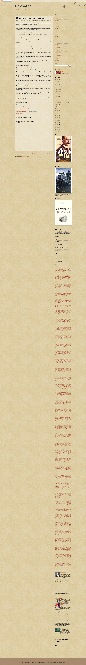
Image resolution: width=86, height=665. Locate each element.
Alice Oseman (62, 276)
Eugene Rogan (69, 344)
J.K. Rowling (69, 397)
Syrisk (56, 533)
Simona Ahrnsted (63, 523)
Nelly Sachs (69, 478)
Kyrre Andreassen (68, 441)
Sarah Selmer (63, 518)
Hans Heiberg (67, 372)
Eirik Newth (56, 330)
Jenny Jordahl (62, 408)
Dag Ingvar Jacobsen (64, 319)
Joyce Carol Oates (64, 421)
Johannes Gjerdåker (68, 413)
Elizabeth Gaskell (58, 334)
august (59, 93)
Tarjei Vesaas (63, 534)
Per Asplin (69, 496)
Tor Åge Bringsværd (64, 542)
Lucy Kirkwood (65, 451)
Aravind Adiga (65, 287)
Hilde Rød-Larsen (57, 385)
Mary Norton (57, 465)
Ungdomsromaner (61, 551)
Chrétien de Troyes (58, 313)
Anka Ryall (56, 279)
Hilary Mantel (57, 384)
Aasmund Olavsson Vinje (67, 565)
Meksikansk (67, 466)
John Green (56, 416)
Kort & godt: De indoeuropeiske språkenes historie (64, 98)
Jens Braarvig (61, 409)
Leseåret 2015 (57, 611)
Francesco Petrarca (61, 351)
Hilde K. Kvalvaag (68, 384)
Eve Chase (69, 345)
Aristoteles (60, 288)
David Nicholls (69, 321)
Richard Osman (57, 508)
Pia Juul (60, 502)
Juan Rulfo (69, 421)
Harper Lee (65, 373)
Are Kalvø (69, 287)
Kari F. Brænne (69, 425)
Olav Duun (65, 488)
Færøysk (67, 353)
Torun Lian (59, 547)
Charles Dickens (61, 311)
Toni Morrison (59, 541)
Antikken (63, 286)
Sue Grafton (64, 530)
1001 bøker (57, 267)
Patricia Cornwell (60, 493)
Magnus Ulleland (62, 454)
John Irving (60, 416)
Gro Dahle (68, 363)
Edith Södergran (68, 326)
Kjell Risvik (65, 433)
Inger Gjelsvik (66, 392)
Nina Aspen (67, 482)
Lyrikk (58, 453)
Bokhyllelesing (62, 303)
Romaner (64, 512)
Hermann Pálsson (64, 383)
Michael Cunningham (60, 468)
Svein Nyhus (57, 531)
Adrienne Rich (66, 268)
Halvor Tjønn (63, 370)
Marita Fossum (66, 461)
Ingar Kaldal (57, 391)
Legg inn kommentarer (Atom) (24, 156)
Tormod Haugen (67, 546)
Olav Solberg (57, 489)
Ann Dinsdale (60, 279)
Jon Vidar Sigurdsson (58, 419)
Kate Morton (66, 428)
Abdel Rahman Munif (68, 267)
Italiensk (68, 395)
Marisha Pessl (69, 460)
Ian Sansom (69, 388)
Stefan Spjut (63, 527)
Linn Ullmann (62, 447)
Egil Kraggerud (67, 328)
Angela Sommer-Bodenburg (67, 278)
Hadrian (59, 369)
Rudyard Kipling (57, 515)
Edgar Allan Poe (63, 326)
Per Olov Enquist (58, 497)
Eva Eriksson (60, 345)
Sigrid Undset (58, 522)
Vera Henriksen (68, 553)
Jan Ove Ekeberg (63, 401)
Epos (60, 339)
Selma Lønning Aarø (62, 519)
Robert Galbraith (57, 509)
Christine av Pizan (60, 315)
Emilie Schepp (57, 337)
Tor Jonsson (68, 541)
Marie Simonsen (69, 459)
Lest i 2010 (57, 42)
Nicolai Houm (67, 479)
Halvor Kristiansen (58, 370)
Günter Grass (62, 368)
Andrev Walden (61, 278)
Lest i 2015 (57, 34)
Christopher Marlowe (66, 315)
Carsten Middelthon (61, 310)
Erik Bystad (60, 340)
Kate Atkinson (61, 428)
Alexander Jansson (68, 271)
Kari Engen (65, 425)
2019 (57, 113)
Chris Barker (64, 313)
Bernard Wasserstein (68, 296)
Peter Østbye (57, 501)
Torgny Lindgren (63, 545)
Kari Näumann (57, 426)
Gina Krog (65, 360)
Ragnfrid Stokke (57, 504)
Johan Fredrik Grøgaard (65, 411)
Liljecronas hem (63, 572)
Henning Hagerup (60, 379)
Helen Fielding (57, 377)
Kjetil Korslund (62, 435)
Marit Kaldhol (57, 461)
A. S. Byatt (63, 267)
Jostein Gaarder (59, 421)
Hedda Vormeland (63, 375)
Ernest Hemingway (66, 343)
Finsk (56, 350)
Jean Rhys (59, 404)
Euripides (56, 345)
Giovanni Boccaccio (67, 361)
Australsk (62, 293)
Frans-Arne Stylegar (68, 351)
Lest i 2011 (57, 41)
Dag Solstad (69, 319)
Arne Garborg (64, 288)
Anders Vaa (69, 277)
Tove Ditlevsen (67, 547)
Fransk (56, 352)
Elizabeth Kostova (58, 335)
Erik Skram (65, 342)
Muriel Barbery (66, 476)
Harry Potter (69, 373)
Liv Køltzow (69, 449)
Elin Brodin (62, 331)
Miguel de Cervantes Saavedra (59, 470)
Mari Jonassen (63, 458)
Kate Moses (57, 428)
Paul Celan (57, 495)
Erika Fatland (69, 342)
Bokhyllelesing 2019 (58, 50)
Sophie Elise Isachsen (62, 526)
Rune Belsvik (67, 515)
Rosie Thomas (69, 513)
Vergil (63, 554)
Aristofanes (56, 288)
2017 (57, 117)
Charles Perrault (66, 311)
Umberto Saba (64, 550)
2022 (57, 108)
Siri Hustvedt (61, 524)
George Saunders (62, 358)
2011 (57, 127)
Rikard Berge (61, 508)
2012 (57, 125)
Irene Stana (56, 395)
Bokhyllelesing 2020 (58, 49)
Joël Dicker (69, 410)
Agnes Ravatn (60, 269)
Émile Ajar (69, 336)
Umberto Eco (60, 550)
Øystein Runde (69, 563)
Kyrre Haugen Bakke (58, 442)
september (59, 91)
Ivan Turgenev (66, 396)
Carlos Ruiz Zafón (58, 309)
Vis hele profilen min (65, 73)
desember (59, 86)
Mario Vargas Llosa (64, 460)
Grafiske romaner (68, 362)
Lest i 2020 (57, 26)
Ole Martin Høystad (62, 489)
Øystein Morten (63, 563)
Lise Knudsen (68, 447)
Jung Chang (65, 422)
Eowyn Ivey (57, 339)
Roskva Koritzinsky (58, 514)
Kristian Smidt (69, 438)
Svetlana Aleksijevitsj (64, 532)
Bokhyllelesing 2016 (58, 55)
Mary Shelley (61, 465)
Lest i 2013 (57, 37)
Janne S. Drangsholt (63, 403)
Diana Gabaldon (63, 322)
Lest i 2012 (57, 39)
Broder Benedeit (61, 305)
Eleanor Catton (61, 330)
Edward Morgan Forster (61, 328)
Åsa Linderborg (60, 565)
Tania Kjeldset (68, 533)
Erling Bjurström (61, 343)
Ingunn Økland (69, 393)
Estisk (61, 344)
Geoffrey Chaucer (58, 355)
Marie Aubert (59, 459)
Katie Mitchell (65, 429)
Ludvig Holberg (61, 452)
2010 (57, 129)
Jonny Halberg (67, 419)
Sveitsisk (60, 531)
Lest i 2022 (57, 23)
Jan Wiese (69, 402)
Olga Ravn (67, 489)
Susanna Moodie (68, 530)
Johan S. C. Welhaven (68, 412)
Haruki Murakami (57, 375)
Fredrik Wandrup (64, 352)
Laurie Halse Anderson (60, 444)
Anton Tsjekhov (67, 286)
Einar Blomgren (68, 329)
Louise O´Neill (61, 451)
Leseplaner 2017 (58, 616)
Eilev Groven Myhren (63, 329)
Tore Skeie (59, 545)
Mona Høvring (67, 473)
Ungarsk (56, 551)
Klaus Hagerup (67, 435)
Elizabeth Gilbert (68, 334)
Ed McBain (59, 326)
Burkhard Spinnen (68, 305)
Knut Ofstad (64, 437)
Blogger (63, 662)
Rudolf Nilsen (69, 514)
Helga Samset (69, 377)
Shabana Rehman (68, 519)
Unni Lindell (66, 551)
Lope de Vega (61, 450)
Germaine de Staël (65, 359)
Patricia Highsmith (66, 493)
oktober (59, 89)
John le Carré (65, 416)
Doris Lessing (61, 323)
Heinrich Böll (69, 376)
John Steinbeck (67, 417)
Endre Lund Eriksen (65, 338)
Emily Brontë (62, 337)
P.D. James (56, 493)
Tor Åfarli (59, 542)
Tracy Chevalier (64, 548)
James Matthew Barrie (64, 400)
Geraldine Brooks (66, 358)
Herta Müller (69, 383)
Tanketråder (57, 534)
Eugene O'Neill (64, 344)
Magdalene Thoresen (68, 453)
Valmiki (63, 553)
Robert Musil (63, 510)
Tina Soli (60, 539)
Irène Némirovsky (68, 394)
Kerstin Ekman (68, 430)
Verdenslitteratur (58, 554)
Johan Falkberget (58, 411)
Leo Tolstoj (69, 445)
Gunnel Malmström (58, 367)
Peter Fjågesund (62, 500)
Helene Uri (65, 377)
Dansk (64, 320)
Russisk (60, 516)
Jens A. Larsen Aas (66, 408)
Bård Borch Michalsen (62, 306)
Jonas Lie (63, 419)
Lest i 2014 (57, 36)
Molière (63, 473)
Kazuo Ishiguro (59, 430)
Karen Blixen (57, 425)
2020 (57, 112)
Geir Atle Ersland (60, 354)
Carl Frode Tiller (67, 308)
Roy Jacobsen (64, 514)
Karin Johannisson (58, 427)
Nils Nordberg (64, 482)
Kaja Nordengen (69, 424)
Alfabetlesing (57, 45)
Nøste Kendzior (61, 487)
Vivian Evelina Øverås (58, 556)
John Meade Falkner (61, 417)
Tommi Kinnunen (58, 540)
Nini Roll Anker (60, 483)
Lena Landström (61, 445)
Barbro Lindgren (57, 294)
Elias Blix (59, 331)
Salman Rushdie (68, 516)
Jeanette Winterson (67, 405)
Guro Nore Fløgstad (58, 368)
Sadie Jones (63, 516)
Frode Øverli (64, 353)
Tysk (69, 549)
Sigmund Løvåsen (64, 521)
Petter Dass (61, 501)
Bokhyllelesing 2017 (58, 53)
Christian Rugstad (65, 314)
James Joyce (59, 400)
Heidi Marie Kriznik (64, 376)
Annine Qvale (59, 286)
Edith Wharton (57, 327)
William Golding (65, 558)
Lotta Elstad (66, 450)
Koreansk (56, 438)
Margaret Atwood (61, 456)
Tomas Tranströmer (68, 539)
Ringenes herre (65, 508)
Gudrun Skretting (61, 364)
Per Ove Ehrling (65, 497)
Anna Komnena (65, 280)
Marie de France (63, 459)
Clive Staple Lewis (68, 317)
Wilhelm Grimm (64, 557)
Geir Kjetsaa (65, 354)
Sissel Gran (64, 524)
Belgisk (67, 294)
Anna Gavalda (61, 280)
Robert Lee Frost (66, 509)
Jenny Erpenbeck (57, 408)
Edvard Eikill (66, 327)
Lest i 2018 (57, 29)
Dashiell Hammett (63, 321)
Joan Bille (62, 410)
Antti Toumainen (60, 287)
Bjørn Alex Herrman (68, 299)
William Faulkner (58, 558)
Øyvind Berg (61, 564)
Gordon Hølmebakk (62, 362)
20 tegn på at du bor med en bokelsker (63, 102)
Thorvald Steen (64, 538)
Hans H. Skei (61, 372)
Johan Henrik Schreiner (61, 412)
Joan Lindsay (65, 410)
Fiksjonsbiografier (58, 348)
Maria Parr (67, 458)
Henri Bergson (65, 379)
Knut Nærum (60, 437)
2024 (57, 82)
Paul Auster (69, 494)
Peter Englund (57, 500)
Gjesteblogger (57, 362)
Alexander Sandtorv (68, 272)
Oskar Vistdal (67, 492)
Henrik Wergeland (60, 380)
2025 (57, 81)
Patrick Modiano (60, 494)
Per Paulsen (69, 497)
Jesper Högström (66, 409)
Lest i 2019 (57, 28)
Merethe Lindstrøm (66, 467)
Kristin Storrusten (66, 439)
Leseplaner (57, 446)
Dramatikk (62, 325)
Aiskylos (68, 270)
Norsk (65, 485)
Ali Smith (69, 275)
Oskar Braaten (63, 492)
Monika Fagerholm (58, 475)
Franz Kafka (60, 352)
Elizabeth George (63, 334)
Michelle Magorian (62, 469)
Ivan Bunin (62, 396)
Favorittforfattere (58, 347)
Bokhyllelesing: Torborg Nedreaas (64, 604)
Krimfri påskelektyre (58, 598)
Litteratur (57, 449)
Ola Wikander (61, 488)
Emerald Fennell (60, 336)
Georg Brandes (63, 355)
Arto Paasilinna (68, 289)
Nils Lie (60, 482)
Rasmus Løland (68, 505)
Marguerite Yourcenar (58, 458)
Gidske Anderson (60, 360)
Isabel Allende (62, 395)
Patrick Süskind (65, 494)
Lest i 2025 (57, 18)
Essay (58, 344)
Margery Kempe (63, 457)
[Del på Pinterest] (36, 111)
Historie (65, 386)
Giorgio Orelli (69, 360)
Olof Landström (60, 491)
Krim (59, 438)
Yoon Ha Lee (65, 561)
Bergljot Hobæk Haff (63, 295)
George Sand (57, 358)
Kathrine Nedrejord (60, 429)
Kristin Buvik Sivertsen (59, 439)
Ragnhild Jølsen (68, 504)
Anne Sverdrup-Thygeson (65, 285)
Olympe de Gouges (66, 491)
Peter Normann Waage (68, 500)
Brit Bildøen (69, 304)
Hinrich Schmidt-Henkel (59, 386)
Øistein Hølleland (65, 562)
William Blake (69, 557)
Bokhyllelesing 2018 (58, 52)
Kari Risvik (61, 426)
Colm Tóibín (57, 318)
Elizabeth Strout (63, 335)
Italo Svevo (59, 396)
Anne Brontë (60, 283)
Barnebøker (63, 294)
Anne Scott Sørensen (58, 285)
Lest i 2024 (57, 20)
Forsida (56, 17)
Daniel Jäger (61, 320)
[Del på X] (33, 111)
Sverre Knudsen (59, 532)
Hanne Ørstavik (68, 371)
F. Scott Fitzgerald (58, 346)
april (58, 106)
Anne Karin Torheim (62, 284)
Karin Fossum (65, 426)
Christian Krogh (60, 314)
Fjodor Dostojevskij (60, 350)
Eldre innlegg (50, 153)
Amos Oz (61, 277)
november (59, 87)
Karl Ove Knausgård (68, 427)
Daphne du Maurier (58, 321)
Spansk (56, 527)
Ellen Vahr (67, 335)
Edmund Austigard (62, 327)
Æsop (61, 562)
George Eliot (64, 356)
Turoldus (66, 549)
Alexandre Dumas (65, 273)
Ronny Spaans (69, 511)
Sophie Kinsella (68, 526)
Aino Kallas (64, 270)
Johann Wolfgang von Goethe (60, 413)
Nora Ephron (61, 484)
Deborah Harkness (57, 322)
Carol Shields (64, 309)
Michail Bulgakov (66, 468)
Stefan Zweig (67, 527)
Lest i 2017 (57, 31)
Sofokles (66, 525)
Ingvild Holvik (63, 394)
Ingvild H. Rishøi (58, 394)
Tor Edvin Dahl (64, 541)
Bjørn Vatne (59, 301)
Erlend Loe (57, 343)
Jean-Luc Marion (61, 405)
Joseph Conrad (61, 420)
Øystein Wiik (57, 564)
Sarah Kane (59, 518)
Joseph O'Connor (66, 420)
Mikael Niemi (66, 470)
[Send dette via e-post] (31, 111)
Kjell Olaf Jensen (60, 433)
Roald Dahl (69, 508)
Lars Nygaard (68, 442)
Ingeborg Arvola (61, 391)
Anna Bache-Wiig (68, 279)
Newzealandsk (57, 479)
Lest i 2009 (57, 44)
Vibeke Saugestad (66, 554)
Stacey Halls (59, 527)
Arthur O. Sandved (61, 289)
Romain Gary (60, 511)
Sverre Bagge (67, 531)
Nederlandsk (64, 478)
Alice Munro (57, 276)
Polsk (64, 502)
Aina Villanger (60, 270)
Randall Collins (63, 505)
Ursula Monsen (60, 553)
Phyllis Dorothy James (66, 501)
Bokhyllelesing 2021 (58, 47)
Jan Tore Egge (68, 401)
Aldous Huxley (61, 271)
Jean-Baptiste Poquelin (64, 404)
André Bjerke (57, 278)
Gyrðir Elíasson (67, 368)
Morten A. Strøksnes (65, 475)
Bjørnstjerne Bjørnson (65, 301)
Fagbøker (64, 346)
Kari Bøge (61, 425)
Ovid (70, 492)
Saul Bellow (67, 518)
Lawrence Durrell (66, 444)
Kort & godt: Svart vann (61, 100)
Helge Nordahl (66, 378)
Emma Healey (60, 338)
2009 (57, 131)
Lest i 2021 (57, 25)
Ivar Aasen (65, 397)
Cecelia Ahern (66, 310)
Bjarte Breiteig (62, 299)
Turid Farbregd (62, 549)
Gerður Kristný (61, 359)
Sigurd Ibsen (62, 522)
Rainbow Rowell (57, 505)
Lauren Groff (66, 443)
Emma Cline (67, 337)
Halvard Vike (69, 369)
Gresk (65, 363)
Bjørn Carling (62, 300)
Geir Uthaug (69, 354)
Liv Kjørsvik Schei (64, 449)
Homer (60, 387)
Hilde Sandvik (62, 385)
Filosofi (66, 348)
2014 (57, 122)
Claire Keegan (59, 317)
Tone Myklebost (67, 540)
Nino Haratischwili (65, 483)
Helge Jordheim (62, 378)
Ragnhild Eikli (62, 504)
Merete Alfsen (60, 467)
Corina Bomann (67, 318)
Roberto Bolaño (67, 510)
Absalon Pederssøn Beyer (59, 268)
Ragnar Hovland (68, 503)
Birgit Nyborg (57, 299)
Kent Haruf (64, 430)
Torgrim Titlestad (68, 545)
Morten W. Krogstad (61, 476)
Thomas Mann (60, 537)
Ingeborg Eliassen (66, 391)
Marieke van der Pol (58, 460)
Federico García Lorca (66, 347)
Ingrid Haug (65, 393)
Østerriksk (59, 563)
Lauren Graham (63, 443)
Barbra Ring (69, 293)
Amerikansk (57, 277)
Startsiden (34, 153)
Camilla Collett (68, 306)
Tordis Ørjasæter (61, 543)
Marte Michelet (69, 462)
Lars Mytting (64, 442)
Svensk (63, 531)
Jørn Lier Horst (57, 424)
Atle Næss (59, 292)
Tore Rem (68, 543)
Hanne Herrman (59, 371)
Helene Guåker (62, 377)
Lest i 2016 (57, 33)
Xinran (58, 561)
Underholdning (68, 550)
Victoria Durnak (59, 555)
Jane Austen (57, 403)
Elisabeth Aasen (60, 332)
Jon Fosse (62, 418)
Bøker (21, 113)
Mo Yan (60, 473)
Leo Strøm (65, 445)
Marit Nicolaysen (61, 461)
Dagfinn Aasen (57, 320)
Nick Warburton (62, 479)
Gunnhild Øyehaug (64, 367)
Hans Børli (57, 372)
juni (58, 96)
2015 (57, 120)
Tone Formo (62, 540)
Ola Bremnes (57, 488)
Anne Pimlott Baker (68, 284)
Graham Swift (57, 363)
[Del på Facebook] (34, 111)
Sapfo (68, 517)
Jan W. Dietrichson (65, 402)
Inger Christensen (61, 392)
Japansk (68, 403)
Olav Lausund (69, 488)
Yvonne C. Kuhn (57, 562)
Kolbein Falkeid (68, 437)
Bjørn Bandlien (57, 300)
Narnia (70, 477)
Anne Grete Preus (64, 283)
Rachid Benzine (62, 503)
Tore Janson (65, 543)
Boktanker (23, 5)
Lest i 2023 (57, 21)
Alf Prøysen (61, 275)
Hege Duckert (67, 375)
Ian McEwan (64, 388)
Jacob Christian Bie (62, 399)
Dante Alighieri (68, 320)
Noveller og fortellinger (66, 486)
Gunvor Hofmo (69, 367)
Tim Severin (57, 539)
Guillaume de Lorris (68, 364)
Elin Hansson (66, 331)
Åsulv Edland (62, 566)
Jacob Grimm (67, 399)
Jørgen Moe (69, 422)
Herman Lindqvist (58, 383)
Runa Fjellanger (63, 515)
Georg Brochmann (68, 355)
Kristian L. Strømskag (63, 438)
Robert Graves (62, 509)
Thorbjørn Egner (59, 538)
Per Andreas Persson (65, 496)
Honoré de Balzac (65, 387)
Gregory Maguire (62, 363)
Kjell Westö (69, 433)
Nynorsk (57, 487)
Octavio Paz (65, 487)
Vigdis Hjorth (64, 555)
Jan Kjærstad (69, 400)
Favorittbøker (69, 346)
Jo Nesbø (59, 410)
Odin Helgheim (69, 487)
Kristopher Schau (64, 441)
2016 (57, 119)
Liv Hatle (60, 449)
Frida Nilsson (59, 353)
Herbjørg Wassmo (63, 382)
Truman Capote (57, 549)
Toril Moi (56, 546)
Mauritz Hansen (63, 466)
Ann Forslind (64, 279)
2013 (57, 124)
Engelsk (70, 338)
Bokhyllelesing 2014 (58, 58)
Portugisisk (67, 502)
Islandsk (65, 395)
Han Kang (67, 370)
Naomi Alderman (65, 477)
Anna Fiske (56, 280)
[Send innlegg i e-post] (29, 111)
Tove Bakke (62, 547)
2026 (57, 79)
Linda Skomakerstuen (68, 446)
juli (58, 94)
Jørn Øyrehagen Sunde (63, 424)
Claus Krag (62, 317)
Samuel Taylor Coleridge (63, 517)
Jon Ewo (58, 418)
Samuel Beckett (57, 517)
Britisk (56, 305)
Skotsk (68, 524)
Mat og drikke (59, 466)
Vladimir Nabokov (65, 556)
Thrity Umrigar (69, 538)
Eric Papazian (64, 339)
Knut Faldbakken (61, 436)
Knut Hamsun (66, 436)
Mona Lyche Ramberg (61, 474)
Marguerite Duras (68, 457)
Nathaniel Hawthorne (58, 478)
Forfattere (66, 350)
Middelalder (68, 469)
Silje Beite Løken (67, 522)
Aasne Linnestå (57, 566)
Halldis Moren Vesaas (63, 369)
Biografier (69, 298)
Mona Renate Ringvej (68, 474)
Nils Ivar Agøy (57, 482)
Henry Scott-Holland (66, 380)
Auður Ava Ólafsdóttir (65, 292)
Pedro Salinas (66, 495)
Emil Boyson (65, 336)
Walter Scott (60, 557)
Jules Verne (57, 422)
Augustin (60, 293)
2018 (57, 115)
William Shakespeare (61, 559)
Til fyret (61, 628)
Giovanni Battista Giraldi (59, 361)
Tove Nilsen (59, 548)
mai (58, 104)
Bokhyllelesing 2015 (58, 57)
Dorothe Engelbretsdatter (67, 323)
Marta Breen (59, 462)
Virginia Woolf (68, 555)
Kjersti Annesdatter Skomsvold (60, 434)
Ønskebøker (57, 60)
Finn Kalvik (69, 348)
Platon (62, 502)
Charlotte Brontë (61, 312)
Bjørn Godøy (67, 300)
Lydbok (66, 452)
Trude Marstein (68, 548)
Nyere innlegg (18, 153)
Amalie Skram (68, 276)
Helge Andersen (57, 378)
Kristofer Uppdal (59, 441)
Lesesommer (62, 446)
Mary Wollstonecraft (66, 465)
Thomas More (64, 537)
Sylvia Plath (69, 532)
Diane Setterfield (68, 322)
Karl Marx (62, 427)
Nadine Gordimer (60, 477)
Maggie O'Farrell (57, 454)
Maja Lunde (67, 454)
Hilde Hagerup (62, 384)
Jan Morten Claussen (58, 401)
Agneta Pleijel (66, 269)
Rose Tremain (57, 513)
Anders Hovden (65, 277)
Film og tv (63, 348)
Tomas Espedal (63, 539)
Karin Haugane (69, 426)
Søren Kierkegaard (61, 533)
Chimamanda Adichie (68, 312)
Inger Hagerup (60, 393)
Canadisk (61, 308)
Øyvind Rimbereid (66, 564)
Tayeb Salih (69, 534)
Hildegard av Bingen (68, 385)
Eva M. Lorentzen (64, 345)
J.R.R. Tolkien (57, 399)
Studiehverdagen (58, 530)
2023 (57, 84)
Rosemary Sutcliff (63, 513)
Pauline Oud (61, 495)
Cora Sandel (62, 318)
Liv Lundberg (57, 450)
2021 (57, 110)
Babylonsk (66, 293)
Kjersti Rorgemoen (68, 434)
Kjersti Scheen (57, 435)
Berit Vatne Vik (61, 296)
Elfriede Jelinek (66, 330)
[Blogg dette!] (32, 111)
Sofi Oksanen (61, 525)
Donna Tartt (57, 323)
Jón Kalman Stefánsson (68, 418)
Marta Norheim (64, 462)
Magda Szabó (62, 453)
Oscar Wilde (59, 492)
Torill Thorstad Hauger (61, 546)
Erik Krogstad (62, 342)
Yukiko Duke (69, 561)
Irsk (59, 395)
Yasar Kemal (61, 561)
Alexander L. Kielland (60, 272)
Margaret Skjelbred (58, 457)
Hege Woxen (59, 376)
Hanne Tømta (64, 371)
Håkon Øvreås (60, 388)
